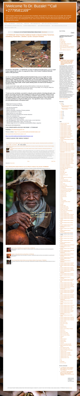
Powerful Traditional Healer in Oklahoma (67, 284)
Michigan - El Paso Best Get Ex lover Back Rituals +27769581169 (23, 254)
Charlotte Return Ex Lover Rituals (66, 177)
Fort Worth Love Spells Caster (65, 191)
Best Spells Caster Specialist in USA (66, 167)
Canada (61, 176)
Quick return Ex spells (64, 323)
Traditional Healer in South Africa (66, 355)
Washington (62, 361)
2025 (61, 103)
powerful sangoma (63, 211)
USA (61, 360)
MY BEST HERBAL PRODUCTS (30, 25)
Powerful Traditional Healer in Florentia (67, 257)
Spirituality (62, 342)
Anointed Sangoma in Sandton (65, 132)
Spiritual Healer (63, 340)
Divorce (61, 182)
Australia (61, 140)
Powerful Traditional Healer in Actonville (67, 214)
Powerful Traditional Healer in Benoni (66, 232)
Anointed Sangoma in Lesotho (65, 127)
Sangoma (62, 336)
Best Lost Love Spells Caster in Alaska (66, 144)
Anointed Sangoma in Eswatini (65, 125)
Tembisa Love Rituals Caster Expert (66, 350)
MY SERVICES (12, 23)
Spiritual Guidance (63, 338)
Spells (61, 337)
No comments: (14, 144)
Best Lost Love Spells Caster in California (67, 148)
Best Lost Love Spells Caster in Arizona (67, 145)
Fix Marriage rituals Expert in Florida (66, 186)
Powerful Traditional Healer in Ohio (66, 282)
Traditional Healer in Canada (65, 353)
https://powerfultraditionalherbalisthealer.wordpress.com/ (16, 133)
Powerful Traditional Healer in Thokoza (67, 307)
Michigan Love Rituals (64, 209)
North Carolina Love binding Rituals (66, 210)
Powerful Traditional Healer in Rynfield (66, 296)
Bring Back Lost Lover (64, 174)
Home (6, 23)
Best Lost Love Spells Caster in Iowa (66, 162)
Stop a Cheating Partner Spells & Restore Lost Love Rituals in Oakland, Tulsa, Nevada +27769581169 (27, 166)
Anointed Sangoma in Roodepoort (66, 130)
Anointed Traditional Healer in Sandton (67, 139)
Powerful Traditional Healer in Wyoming (67, 319)
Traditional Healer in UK (64, 356)
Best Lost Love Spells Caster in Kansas (67, 163)
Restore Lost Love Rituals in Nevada (66, 328)
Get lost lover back (63, 196)
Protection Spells (63, 321)
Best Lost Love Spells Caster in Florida (66, 154)
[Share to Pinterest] (25, 144)
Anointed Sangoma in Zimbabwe (65, 134)
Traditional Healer (63, 351)
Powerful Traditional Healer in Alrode (66, 224)
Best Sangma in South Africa (65, 164)
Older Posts (53, 161)
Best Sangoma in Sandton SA (65, 165)
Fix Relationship (63, 187)
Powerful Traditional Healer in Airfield (66, 215)
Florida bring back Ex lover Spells (66, 190)
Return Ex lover (63, 331)
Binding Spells (62, 169)
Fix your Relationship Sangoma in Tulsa (67, 188)
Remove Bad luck (63, 326)
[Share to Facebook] (24, 144)
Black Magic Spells (63, 172)
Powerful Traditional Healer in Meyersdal (67, 270)
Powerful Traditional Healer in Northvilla (67, 279)
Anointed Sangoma (63, 124)
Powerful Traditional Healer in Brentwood (67, 244)
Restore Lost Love (63, 327)
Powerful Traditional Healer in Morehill (66, 273)
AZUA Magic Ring (63, 142)
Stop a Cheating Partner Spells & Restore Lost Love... (66, 106)
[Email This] (20, 144)
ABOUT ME (26, 23)
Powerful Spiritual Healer (64, 213)
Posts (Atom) (12, 163)
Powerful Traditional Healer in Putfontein (67, 290)
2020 (61, 117)
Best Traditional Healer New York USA (59, 25)
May (62, 104)
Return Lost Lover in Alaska (65, 335)
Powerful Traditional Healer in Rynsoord (67, 297)
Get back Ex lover (63, 192)
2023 (61, 112)
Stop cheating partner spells (65, 348)
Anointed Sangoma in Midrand (65, 128)
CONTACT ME (19, 23)
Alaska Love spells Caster (64, 123)
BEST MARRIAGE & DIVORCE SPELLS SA (13, 25)
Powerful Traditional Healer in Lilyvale (66, 264)
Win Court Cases (63, 362)
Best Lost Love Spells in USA (10, 27)
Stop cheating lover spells (64, 347)
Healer (61, 197)
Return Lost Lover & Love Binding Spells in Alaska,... (67, 109)
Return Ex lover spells (64, 332)
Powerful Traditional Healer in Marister (66, 267)
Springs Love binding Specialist (65, 344)
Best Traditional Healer (64, 168)
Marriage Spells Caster (64, 206)
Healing (61, 199)
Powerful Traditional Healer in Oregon (66, 285)
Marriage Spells (63, 205)
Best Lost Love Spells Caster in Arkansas (67, 147)
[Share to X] (23, 144)
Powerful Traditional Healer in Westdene (67, 317)
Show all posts (44, 32)
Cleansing (62, 178)
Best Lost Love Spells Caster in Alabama (67, 143)
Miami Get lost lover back (64, 208)
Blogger (71, 387)
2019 (61, 118)
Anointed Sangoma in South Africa (66, 133)
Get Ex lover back (63, 195)
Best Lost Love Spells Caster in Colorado (67, 149)
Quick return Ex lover (63, 322)
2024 (61, 111)
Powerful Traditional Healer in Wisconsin (67, 318)
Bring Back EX (62, 173)
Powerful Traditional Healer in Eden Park (67, 250)
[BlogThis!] (21, 144)
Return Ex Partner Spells (64, 333)
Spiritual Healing (63, 341)
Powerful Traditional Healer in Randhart (67, 291)
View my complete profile (63, 98)
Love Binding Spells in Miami (65, 201)
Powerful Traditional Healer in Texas (66, 306)
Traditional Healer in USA (64, 357)
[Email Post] (18, 144)
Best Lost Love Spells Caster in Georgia (67, 155)
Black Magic (62, 171)
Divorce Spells (62, 183)
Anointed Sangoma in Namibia (65, 129)
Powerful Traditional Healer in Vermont (66, 310)
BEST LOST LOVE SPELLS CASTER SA (50, 23)
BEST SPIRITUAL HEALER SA (44, 25)
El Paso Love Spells (63, 185)
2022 (61, 114)
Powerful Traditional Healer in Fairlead (66, 253)
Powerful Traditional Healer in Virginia (66, 311)
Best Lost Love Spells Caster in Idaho (66, 158)
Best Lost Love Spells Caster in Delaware (67, 153)
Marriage (61, 204)
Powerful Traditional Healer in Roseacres (67, 294)
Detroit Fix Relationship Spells (65, 181)
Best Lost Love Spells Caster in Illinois (66, 159)
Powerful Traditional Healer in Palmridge (67, 286)
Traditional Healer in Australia (65, 352)
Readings (62, 324)
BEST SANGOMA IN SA (35, 23)
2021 (61, 115)
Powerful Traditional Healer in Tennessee (67, 305)
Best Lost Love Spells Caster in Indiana (67, 160)
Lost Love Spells (63, 200)
